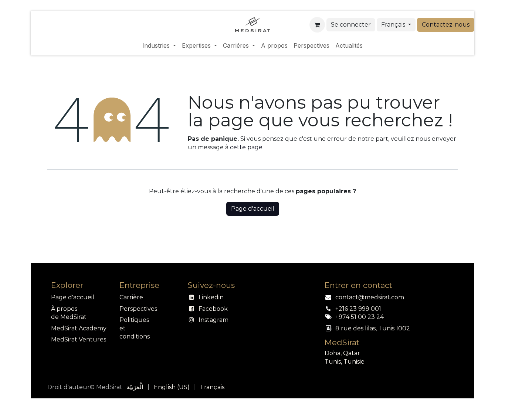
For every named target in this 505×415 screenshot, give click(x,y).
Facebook (213, 308)
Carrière (131, 297)
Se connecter (351, 24)
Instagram (213, 319)
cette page (246, 147)
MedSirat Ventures (78, 339)
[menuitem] (159, 45)
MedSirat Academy (78, 328)
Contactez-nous (446, 24)
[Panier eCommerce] (317, 25)
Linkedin (211, 297)
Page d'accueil (252, 208)
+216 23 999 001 (358, 308)
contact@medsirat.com (369, 297)
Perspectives (138, 308)
